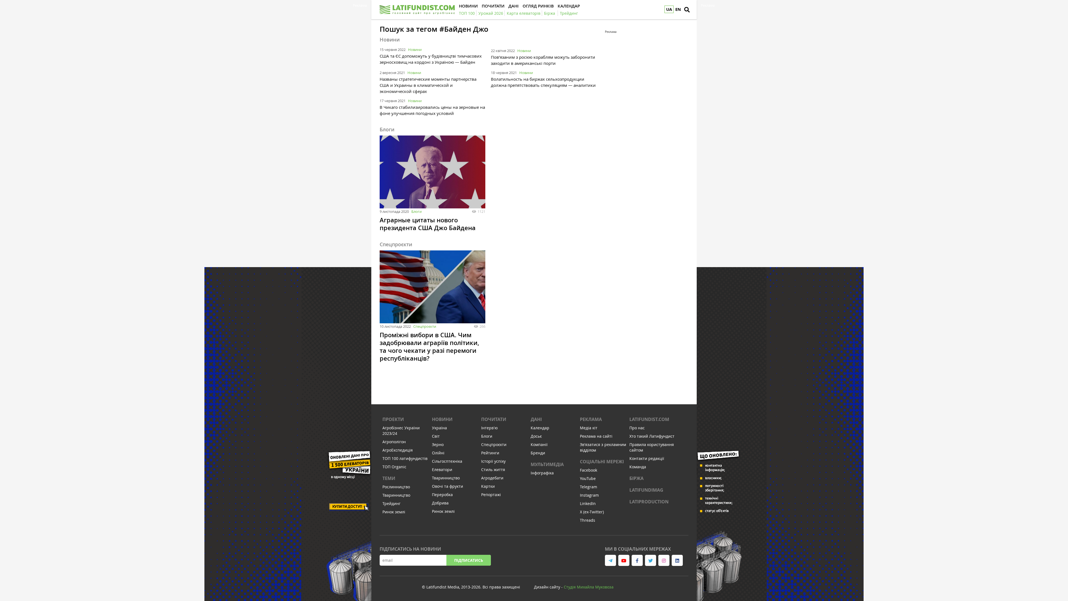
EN (678, 9)
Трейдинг (391, 503)
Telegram (588, 486)
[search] (687, 9)
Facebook (588, 470)
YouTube (588, 478)
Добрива (440, 503)
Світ (436, 436)
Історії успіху (493, 461)
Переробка (442, 494)
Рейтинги (490, 452)
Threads (587, 520)
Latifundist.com (649, 419)
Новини (415, 49)
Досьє (536, 436)
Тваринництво (396, 495)
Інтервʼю (489, 427)
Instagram (589, 495)
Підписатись (468, 560)
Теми (388, 478)
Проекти (393, 419)
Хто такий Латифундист (651, 436)
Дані (536, 419)
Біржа (636, 478)
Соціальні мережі (602, 462)
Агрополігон (394, 441)
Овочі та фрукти (447, 486)
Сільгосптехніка (447, 461)
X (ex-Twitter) (592, 511)
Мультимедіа (547, 464)
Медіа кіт (588, 427)
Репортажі (491, 494)
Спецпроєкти (424, 326)
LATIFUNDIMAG (646, 490)
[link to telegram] (610, 560)
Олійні (438, 452)
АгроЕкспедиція (397, 450)
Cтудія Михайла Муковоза (589, 587)
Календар (540, 427)
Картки (488, 486)
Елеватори (442, 469)
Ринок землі (393, 511)
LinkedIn (588, 503)
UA (669, 9)
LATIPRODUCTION (649, 502)
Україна (439, 427)
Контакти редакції (646, 458)
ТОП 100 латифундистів (404, 458)
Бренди (538, 452)
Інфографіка (542, 473)
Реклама (591, 419)
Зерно (438, 444)
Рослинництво (396, 486)
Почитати (493, 419)
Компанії (539, 444)
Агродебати (492, 478)
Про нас (637, 427)
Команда (637, 466)
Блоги (416, 211)
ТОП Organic (394, 466)
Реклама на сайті (596, 436)
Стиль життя (493, 469)
